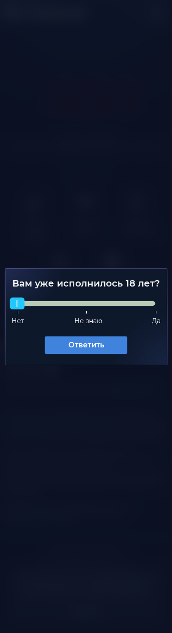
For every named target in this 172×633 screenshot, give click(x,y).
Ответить (82, 348)
